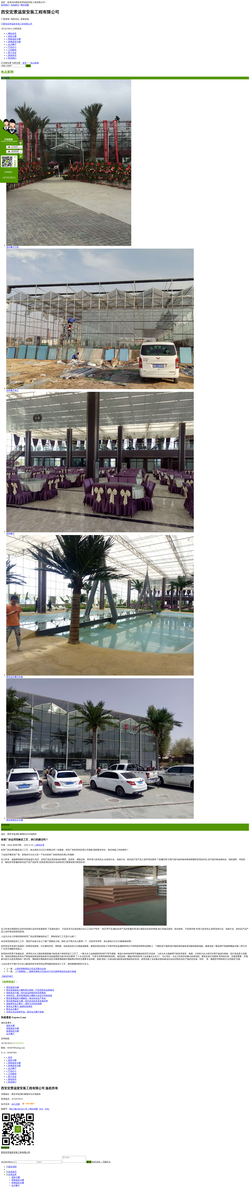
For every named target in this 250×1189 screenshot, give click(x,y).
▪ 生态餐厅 (11, 1068)
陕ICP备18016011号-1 (19, 1109)
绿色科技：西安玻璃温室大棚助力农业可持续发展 (29, 995)
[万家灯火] (28, 1104)
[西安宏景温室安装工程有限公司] (16, 24)
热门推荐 (5, 78)
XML (47, 1109)
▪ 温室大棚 (11, 1060)
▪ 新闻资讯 (11, 1079)
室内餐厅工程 (12, 247)
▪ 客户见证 (11, 1076)
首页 (24, 63)
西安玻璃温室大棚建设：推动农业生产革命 (26, 998)
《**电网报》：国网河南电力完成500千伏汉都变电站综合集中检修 (45, 971)
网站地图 (25, 5)
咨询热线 (15, 151)
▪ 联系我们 (11, 1082)
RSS (41, 1109)
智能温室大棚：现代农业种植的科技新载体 (26, 993)
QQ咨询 (14, 147)
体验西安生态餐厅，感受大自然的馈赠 (24, 1004)
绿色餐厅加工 (12, 390)
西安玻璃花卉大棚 (14, 820)
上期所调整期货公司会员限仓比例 (30, 969)
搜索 (28, 66)
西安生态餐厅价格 (14, 677)
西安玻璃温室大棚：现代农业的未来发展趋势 (27, 1001)
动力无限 (15, 1104)
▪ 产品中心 (11, 1071)
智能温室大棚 (12, 1028)
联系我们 (5, 5)
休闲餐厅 (10, 533)
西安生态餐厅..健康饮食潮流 (19, 1006)
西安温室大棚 (12, 987)
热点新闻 (34, 63)
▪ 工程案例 (11, 1074)
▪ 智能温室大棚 (13, 1063)
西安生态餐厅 (12, 1009)
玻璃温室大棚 (12, 1031)
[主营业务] (11, 1174)
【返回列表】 (7, 976)
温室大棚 (10, 1025)
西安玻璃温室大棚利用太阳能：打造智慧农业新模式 (30, 990)
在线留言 (15, 5)
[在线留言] (11, 1172)
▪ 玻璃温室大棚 (13, 1066)
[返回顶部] (11, 1167)
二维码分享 (39, 845)
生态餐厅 (10, 1034)
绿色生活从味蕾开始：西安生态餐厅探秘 (25, 1012)
